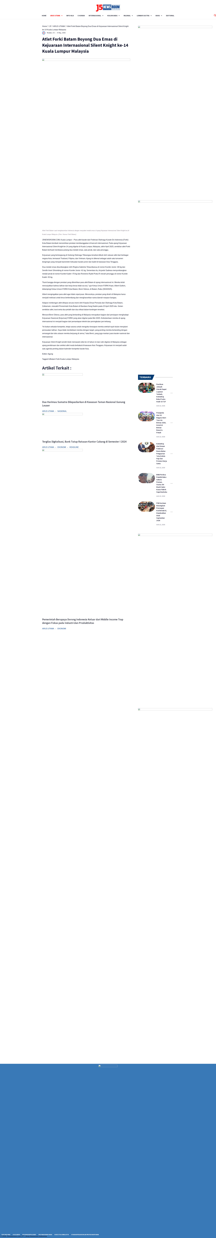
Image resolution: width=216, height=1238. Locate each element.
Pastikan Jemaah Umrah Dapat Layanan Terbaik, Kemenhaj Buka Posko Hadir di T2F (161, 393)
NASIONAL (62, 411)
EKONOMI (61, 447)
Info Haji (70, 16)
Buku (158, 16)
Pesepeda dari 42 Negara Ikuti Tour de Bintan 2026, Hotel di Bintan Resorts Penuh (161, 423)
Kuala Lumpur (65, 359)
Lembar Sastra (143, 16)
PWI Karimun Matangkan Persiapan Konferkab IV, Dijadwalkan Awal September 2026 (161, 512)
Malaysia (75, 359)
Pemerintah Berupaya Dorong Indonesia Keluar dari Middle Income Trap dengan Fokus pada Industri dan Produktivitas (82, 621)
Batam (52, 359)
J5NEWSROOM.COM (51, 240)
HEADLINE (74, 447)
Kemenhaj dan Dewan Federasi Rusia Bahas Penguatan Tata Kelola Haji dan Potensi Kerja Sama (161, 454)
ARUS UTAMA (55, 16)
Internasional (95, 16)
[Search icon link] (215, 15)
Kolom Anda (112, 16)
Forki (58, 359)
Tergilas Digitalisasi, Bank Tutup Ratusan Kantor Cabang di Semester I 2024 (84, 441)
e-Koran (81, 16)
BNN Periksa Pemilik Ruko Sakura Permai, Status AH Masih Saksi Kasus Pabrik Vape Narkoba (161, 483)
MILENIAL (127, 16)
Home (44, 16)
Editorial (170, 16)
